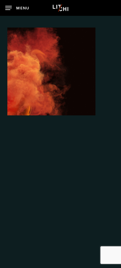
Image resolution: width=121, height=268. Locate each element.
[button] (17, 8)
